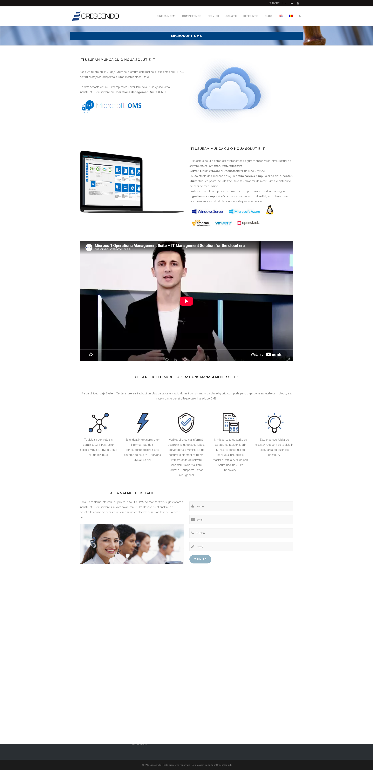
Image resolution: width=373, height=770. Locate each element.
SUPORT (274, 3)
